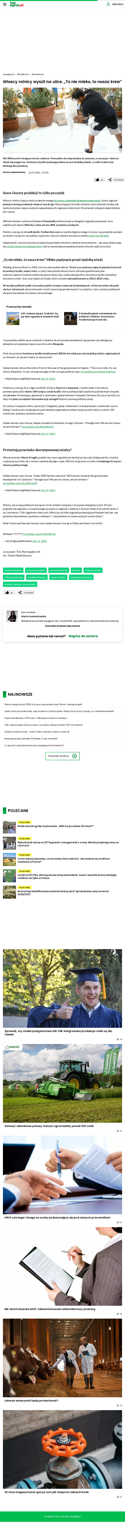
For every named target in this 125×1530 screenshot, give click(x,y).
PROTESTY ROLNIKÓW (36, 570)
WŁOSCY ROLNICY (58, 577)
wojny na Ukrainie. (99, 235)
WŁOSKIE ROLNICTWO (37, 577)
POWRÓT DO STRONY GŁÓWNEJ (62, 1516)
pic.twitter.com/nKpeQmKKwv (98, 371)
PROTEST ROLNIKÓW (13, 570)
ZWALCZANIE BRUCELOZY (81, 577)
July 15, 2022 (39, 540)
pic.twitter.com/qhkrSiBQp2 (38, 426)
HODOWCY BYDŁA (93, 570)
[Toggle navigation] (4, 4)
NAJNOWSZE (20, 694)
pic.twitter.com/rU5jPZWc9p (39, 533)
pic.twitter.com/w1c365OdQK (20, 483)
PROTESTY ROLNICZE (58, 570)
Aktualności (23, 74)
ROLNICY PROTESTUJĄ (14, 577)
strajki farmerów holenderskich (24, 246)
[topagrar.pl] (16, 4)
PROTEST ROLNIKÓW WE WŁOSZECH (20, 584)
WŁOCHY (76, 570)
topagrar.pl (8, 74)
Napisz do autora (83, 636)
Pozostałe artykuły (58, 756)
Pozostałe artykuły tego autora (62, 625)
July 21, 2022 (48, 378)
